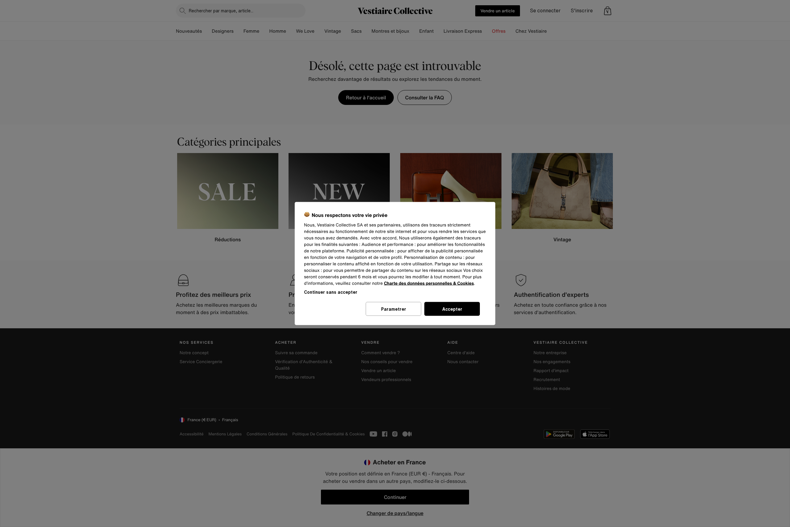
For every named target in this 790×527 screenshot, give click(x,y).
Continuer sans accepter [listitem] (330, 292)
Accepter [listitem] (452, 309)
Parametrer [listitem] (393, 309)
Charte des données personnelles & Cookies (429, 283)
